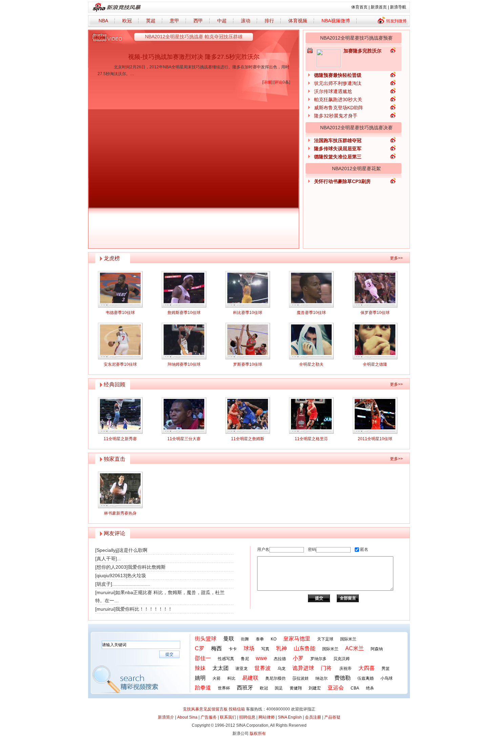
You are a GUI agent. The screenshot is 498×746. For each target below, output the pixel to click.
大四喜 (366, 668)
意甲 (174, 20)
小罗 (298, 658)
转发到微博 (396, 21)
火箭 (216, 678)
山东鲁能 (304, 648)
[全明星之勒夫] (311, 341)
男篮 (385, 668)
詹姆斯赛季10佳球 (184, 312)
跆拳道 (203, 688)
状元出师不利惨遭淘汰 (337, 83)
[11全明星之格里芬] (311, 415)
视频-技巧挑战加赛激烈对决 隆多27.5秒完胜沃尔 (194, 56)
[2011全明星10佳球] (375, 415)
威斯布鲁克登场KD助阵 (338, 107)
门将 (326, 668)
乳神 (281, 648)
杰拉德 (280, 658)
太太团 (220, 668)
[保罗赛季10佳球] (375, 289)
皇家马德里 (296, 638)
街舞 (245, 639)
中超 (222, 20)
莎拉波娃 (300, 678)
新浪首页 (379, 7)
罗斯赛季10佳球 (247, 364)
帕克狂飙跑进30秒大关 (338, 99)
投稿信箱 (237, 709)
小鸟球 (386, 678)
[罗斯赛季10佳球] (247, 341)
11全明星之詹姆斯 (247, 438)
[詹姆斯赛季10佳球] (184, 289)
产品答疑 (332, 717)
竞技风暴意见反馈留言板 (205, 709)
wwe (261, 658)
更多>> (396, 258)
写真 (265, 649)
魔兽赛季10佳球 (311, 312)
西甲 (198, 20)
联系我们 (228, 717)
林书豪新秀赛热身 (120, 513)
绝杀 (370, 688)
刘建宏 (315, 688)
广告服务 (209, 717)
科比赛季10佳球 (247, 312)
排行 (269, 20)
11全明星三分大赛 (184, 438)
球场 (249, 648)
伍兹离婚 (365, 678)
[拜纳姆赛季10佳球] (184, 341)
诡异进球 (303, 668)
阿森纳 (377, 649)
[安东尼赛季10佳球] (120, 341)
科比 (231, 678)
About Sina (187, 717)
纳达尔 (321, 678)
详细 (267, 82)
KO (273, 639)
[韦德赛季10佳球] (120, 289)
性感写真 (226, 658)
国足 (279, 688)
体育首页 (359, 7)
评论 (278, 82)
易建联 (250, 678)
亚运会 (336, 688)
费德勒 (342, 678)
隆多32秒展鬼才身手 (335, 115)
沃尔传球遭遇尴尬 (333, 91)
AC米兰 (354, 648)
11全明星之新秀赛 (120, 438)
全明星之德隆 (375, 364)
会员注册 (313, 717)
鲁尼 (245, 658)
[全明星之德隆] (375, 341)
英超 (150, 20)
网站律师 (266, 717)
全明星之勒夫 (311, 364)
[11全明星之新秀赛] (120, 415)
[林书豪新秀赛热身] (120, 490)
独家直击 (114, 459)
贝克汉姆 (341, 658)
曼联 (228, 638)
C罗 (199, 648)
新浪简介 (166, 717)
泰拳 (260, 639)
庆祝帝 (345, 668)
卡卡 (233, 649)
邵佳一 (203, 658)
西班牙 (245, 688)
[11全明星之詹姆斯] (247, 415)
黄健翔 (296, 688)
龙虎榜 (112, 258)
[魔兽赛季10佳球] (311, 289)
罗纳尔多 (318, 658)
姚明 (200, 678)
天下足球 (325, 639)
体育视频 (297, 20)
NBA (103, 20)
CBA (355, 688)
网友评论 (114, 533)
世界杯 (224, 688)
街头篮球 (205, 638)
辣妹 (200, 668)
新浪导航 (398, 7)
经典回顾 (114, 384)
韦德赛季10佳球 (120, 312)
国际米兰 (348, 639)
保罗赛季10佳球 (375, 312)
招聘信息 (247, 717)
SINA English (290, 717)
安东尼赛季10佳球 (120, 364)
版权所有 (258, 733)
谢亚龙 (241, 668)
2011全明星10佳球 (375, 438)
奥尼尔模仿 (275, 678)
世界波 (262, 668)
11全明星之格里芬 (311, 438)
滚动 (245, 20)
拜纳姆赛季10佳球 (184, 364)
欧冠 (127, 20)
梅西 (216, 648)
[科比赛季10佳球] (247, 289)
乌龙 (281, 668)
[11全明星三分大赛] (184, 415)
